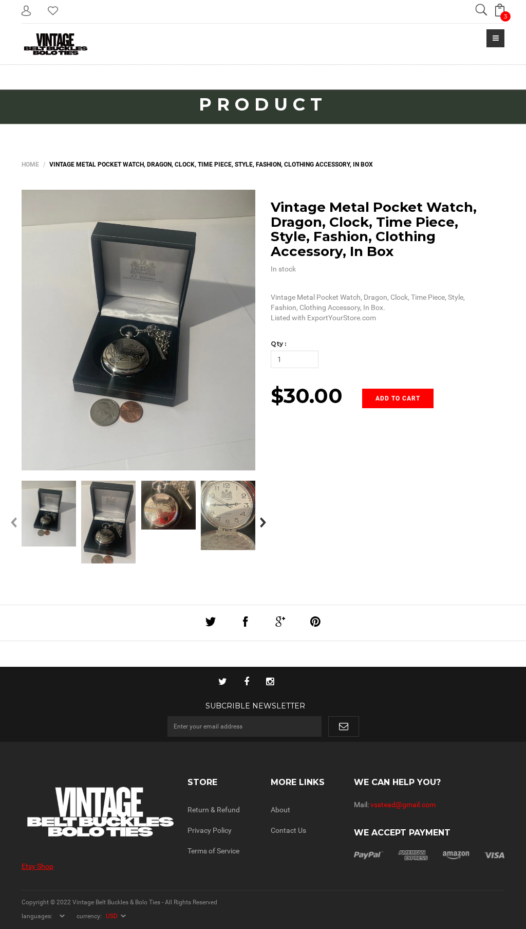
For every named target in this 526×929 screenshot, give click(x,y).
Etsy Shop (37, 866)
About (280, 810)
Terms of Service (213, 851)
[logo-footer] (97, 812)
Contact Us (288, 830)
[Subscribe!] (343, 726)
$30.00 (307, 395)
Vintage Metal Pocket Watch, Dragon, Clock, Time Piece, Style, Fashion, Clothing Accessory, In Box (374, 229)
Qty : (278, 344)
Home (30, 164)
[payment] (429, 854)
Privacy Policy (209, 830)
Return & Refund (213, 810)
